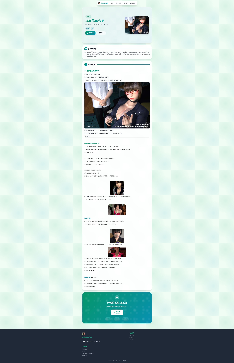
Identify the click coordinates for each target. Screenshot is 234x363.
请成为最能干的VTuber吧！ (88, 353)
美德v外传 (84, 349)
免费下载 (131, 339)
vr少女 (83, 351)
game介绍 (131, 335)
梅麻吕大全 (84, 355)
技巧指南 (131, 337)
